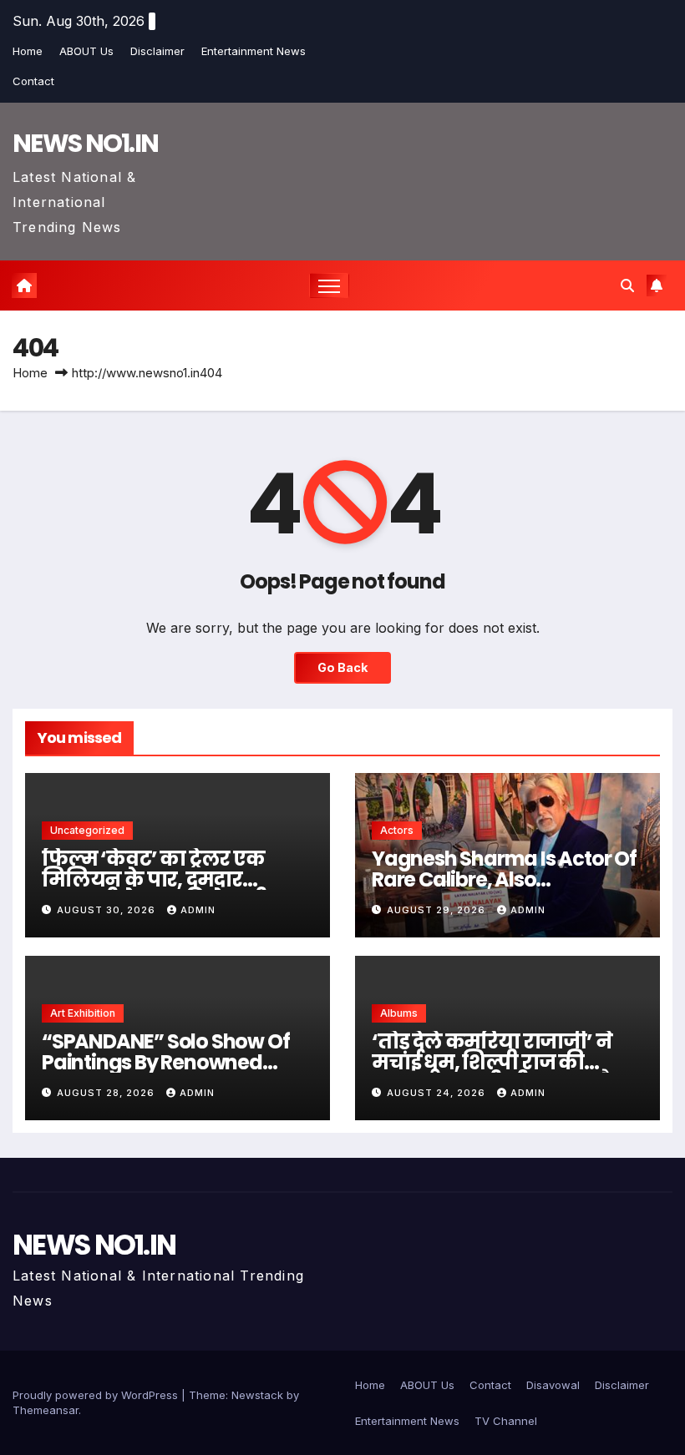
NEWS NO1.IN (85, 143)
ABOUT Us (86, 51)
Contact (33, 81)
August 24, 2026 (438, 1093)
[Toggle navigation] (329, 286)
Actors (397, 830)
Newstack (257, 1395)
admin (198, 910)
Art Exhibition (82, 1013)
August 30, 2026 (108, 910)
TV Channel (505, 1420)
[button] (627, 285)
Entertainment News (253, 51)
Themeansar (46, 1410)
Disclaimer (157, 51)
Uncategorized (87, 830)
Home (28, 51)
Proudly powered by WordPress (97, 1395)
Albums (399, 1013)
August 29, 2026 (438, 910)
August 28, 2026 (107, 1093)
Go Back (342, 667)
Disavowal (553, 1385)
